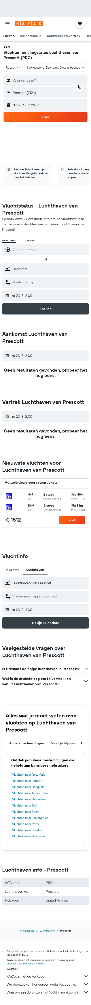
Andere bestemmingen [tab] (26, 743)
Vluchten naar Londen (27, 781)
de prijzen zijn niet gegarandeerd (26, 963)
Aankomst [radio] (9, 240)
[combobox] (49, 269)
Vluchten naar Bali (24, 805)
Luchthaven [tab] (35, 570)
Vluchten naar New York (28, 775)
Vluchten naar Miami (26, 812)
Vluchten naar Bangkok (28, 787)
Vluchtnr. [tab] (12, 570)
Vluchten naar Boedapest (29, 836)
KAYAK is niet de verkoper (26, 976)
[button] (7, 23)
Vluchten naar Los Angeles (30, 818)
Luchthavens (47, 930)
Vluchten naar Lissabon (28, 830)
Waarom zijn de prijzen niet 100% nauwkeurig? (42, 992)
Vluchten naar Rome (26, 824)
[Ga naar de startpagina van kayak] (29, 23)
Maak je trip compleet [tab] (68, 743)
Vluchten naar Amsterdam (30, 793)
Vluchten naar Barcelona (29, 799)
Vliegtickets (27, 930)
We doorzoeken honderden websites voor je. (41, 984)
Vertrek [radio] (30, 240)
